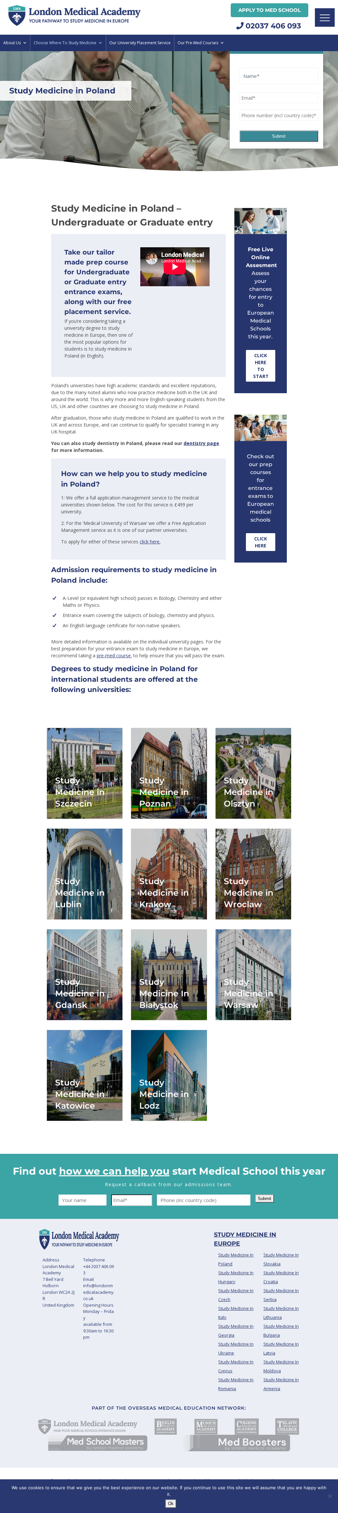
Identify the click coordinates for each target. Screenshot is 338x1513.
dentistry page (201, 443)
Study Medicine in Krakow (164, 892)
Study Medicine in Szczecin (80, 791)
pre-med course (114, 655)
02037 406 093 (272, 25)
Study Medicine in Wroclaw (248, 892)
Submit (279, 136)
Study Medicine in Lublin (80, 892)
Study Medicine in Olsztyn (248, 791)
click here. (150, 541)
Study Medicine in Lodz (164, 1094)
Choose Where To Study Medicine (65, 43)
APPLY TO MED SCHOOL (269, 10)
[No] (329, 1496)
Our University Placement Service (140, 43)
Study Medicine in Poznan (164, 791)
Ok (171, 1503)
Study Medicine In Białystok (164, 993)
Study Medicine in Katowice (80, 1094)
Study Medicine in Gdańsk (80, 993)
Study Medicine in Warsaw (248, 993)
